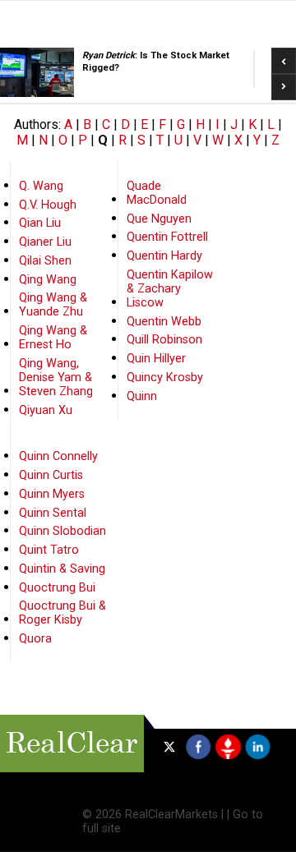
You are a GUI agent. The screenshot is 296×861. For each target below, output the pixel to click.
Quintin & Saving (62, 569)
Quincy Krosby (165, 377)
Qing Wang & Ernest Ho (53, 338)
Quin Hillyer (156, 359)
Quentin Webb (164, 322)
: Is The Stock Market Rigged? (96, 61)
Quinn (142, 396)
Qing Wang (47, 280)
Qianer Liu (45, 242)
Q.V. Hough (47, 205)
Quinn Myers (52, 494)
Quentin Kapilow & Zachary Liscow (170, 289)
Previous (283, 55)
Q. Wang (41, 186)
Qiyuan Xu (45, 410)
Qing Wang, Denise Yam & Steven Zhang (56, 377)
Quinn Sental (52, 513)
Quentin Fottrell (167, 237)
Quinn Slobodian (62, 531)
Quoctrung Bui (57, 588)
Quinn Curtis (51, 475)
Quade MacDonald (157, 193)
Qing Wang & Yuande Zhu (53, 305)
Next (283, 82)
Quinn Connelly (58, 456)
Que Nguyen (159, 219)
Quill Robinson (164, 340)
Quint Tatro (49, 550)
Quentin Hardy (164, 256)
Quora (35, 639)
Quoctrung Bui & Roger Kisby (62, 613)
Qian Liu (40, 223)
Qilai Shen (45, 261)
